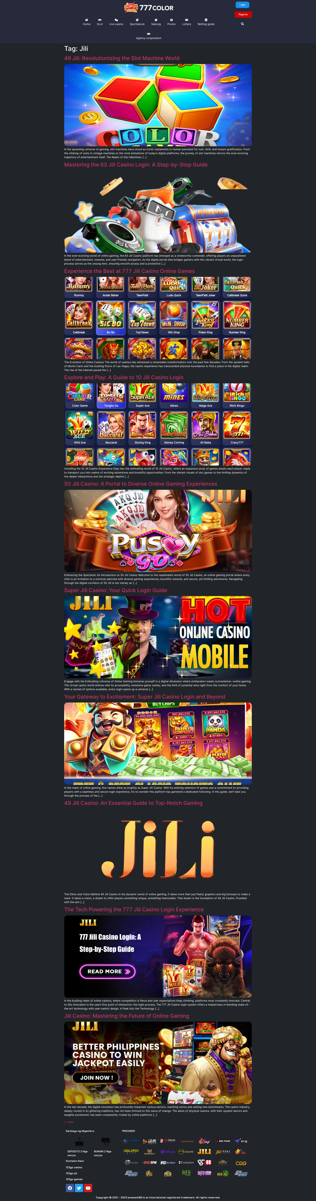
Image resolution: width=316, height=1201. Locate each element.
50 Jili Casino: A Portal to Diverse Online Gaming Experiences (140, 484)
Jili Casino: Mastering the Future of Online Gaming (126, 1016)
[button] (242, 23)
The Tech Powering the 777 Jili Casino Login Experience (134, 909)
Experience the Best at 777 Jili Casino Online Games (129, 271)
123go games (74, 1179)
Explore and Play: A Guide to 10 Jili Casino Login (124, 377)
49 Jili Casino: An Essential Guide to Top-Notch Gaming (133, 803)
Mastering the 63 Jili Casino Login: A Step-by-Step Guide (136, 164)
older (69, 1122)
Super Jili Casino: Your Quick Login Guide (115, 590)
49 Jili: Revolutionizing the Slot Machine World (122, 58)
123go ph (71, 1173)
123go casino (74, 1167)
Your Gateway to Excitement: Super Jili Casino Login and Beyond (144, 696)
